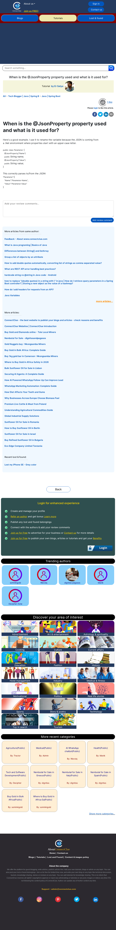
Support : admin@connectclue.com (59, 889)
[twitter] (100, 114)
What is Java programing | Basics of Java (26, 245)
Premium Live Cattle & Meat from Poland (25, 404)
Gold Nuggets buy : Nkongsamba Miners (25, 344)
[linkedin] (95, 899)
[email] (111, 114)
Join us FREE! (31, 11)
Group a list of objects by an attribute (24, 257)
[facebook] (94, 114)
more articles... (104, 301)
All (4, 96)
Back (58, 489)
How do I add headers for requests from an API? (29, 289)
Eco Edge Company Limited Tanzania (23, 446)
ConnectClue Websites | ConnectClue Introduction (30, 326)
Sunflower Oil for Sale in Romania (22, 422)
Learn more (50, 516)
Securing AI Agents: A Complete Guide (24, 374)
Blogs (20, 18)
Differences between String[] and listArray (27, 251)
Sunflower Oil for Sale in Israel (20, 434)
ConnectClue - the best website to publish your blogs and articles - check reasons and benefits (54, 320)
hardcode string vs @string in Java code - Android (30, 275)
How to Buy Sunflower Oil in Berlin (22, 428)
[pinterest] (58, 899)
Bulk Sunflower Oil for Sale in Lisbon (23, 368)
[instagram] (39, 899)
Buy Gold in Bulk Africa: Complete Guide (25, 350)
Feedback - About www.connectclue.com (26, 239)
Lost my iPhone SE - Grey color (20, 464)
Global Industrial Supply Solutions (22, 416)
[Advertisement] (58, 44)
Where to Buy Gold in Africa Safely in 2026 (27, 362)
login (96, 108)
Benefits (97, 538)
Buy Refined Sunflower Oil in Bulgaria (24, 440)
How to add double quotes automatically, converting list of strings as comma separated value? (53, 263)
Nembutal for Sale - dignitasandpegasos (25, 338)
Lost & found (96, 18)
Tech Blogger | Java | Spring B (23, 96)
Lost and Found (55, 857)
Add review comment (102, 220)
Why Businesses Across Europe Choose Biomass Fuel (32, 398)
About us (28, 3)
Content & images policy (77, 857)
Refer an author (19, 516)
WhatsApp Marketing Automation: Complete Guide (31, 386)
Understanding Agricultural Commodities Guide (29, 410)
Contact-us (96, 9)
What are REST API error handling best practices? (30, 269)
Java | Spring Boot (51, 96)
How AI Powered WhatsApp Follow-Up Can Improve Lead (34, 380)
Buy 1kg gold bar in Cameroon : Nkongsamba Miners (31, 356)
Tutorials (58, 18)
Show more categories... (102, 813)
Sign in (96, 3)
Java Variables (12, 295)
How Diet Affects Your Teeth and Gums (25, 392)
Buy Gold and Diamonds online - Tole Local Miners (30, 332)
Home (52, 853)
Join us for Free (19, 532)
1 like (109, 102)
